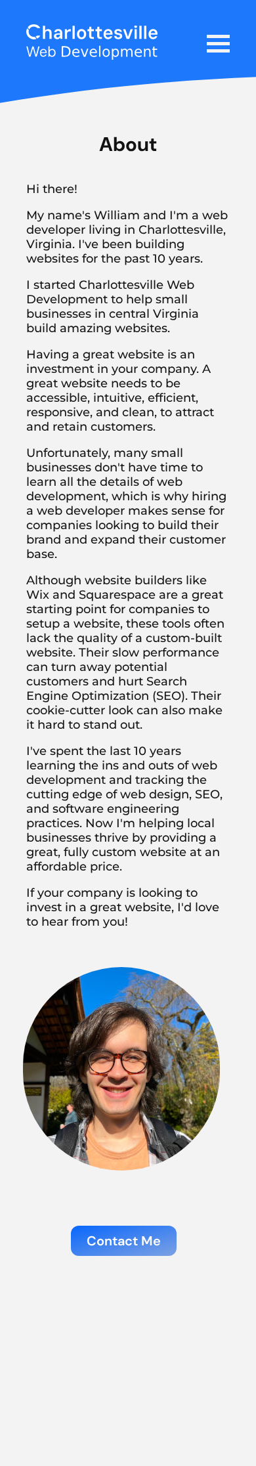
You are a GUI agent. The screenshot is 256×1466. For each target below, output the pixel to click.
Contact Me (124, 1240)
